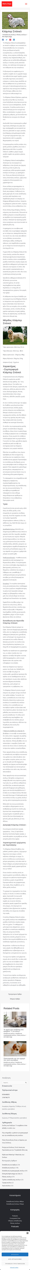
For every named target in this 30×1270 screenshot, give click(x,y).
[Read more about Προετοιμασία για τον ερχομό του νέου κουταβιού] (15, 1049)
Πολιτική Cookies (14, 1267)
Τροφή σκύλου (7, 1183)
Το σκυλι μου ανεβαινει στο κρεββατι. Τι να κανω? (14, 1030)
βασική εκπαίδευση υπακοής (13, 731)
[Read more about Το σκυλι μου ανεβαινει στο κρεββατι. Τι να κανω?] (15, 1019)
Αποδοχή (15, 1254)
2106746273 (6, 1097)
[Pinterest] (10, 40)
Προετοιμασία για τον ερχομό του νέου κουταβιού (14, 1059)
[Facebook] (3, 40)
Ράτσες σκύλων (21, 35)
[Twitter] (6, 40)
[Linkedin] (14, 40)
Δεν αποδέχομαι (15, 1259)
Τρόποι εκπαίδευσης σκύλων (11, 1180)
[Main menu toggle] (26, 4)
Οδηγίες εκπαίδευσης (15, 1221)
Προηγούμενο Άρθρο (15, 994)
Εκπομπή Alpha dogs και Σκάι (11, 1174)
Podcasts (15, 1216)
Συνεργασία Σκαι (15, 1218)
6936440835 (6, 1094)
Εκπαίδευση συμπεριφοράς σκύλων (13, 1034)
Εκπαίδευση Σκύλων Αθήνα (15, 1201)
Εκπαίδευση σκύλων (9, 35)
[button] (27, 1233)
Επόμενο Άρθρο (15, 999)
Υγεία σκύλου (6, 1186)
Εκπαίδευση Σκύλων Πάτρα (15, 1204)
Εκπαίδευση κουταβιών (9, 1165)
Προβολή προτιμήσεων (15, 1263)
